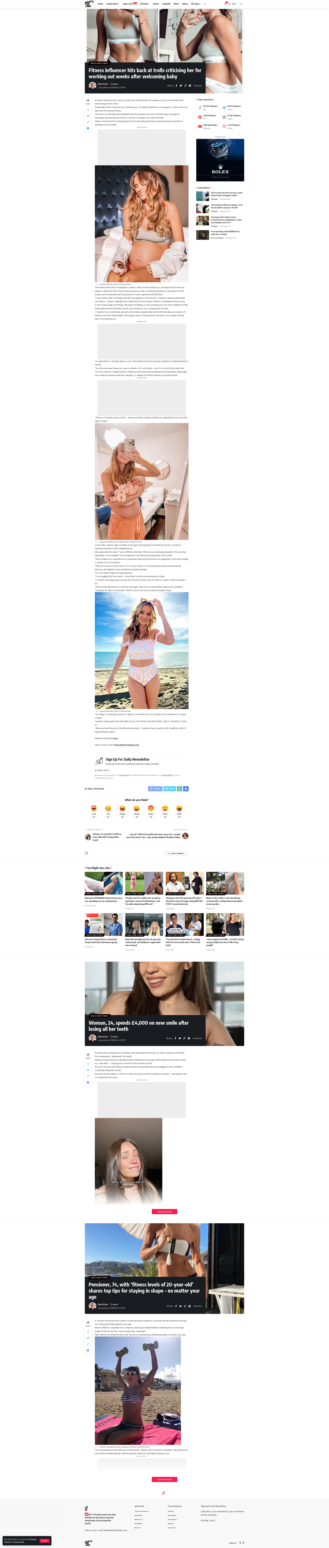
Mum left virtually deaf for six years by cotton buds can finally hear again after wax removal (143, 942)
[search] (229, 4)
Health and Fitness (99, 63)
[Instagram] (232, 117)
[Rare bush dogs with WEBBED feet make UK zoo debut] (202, 235)
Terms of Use (18, 1542)
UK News (214, 199)
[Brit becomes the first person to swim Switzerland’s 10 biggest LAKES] (202, 196)
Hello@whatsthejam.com (126, 745)
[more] (205, 4)
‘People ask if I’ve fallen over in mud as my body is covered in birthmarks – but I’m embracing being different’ (143, 901)
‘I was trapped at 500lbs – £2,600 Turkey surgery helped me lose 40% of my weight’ (225, 942)
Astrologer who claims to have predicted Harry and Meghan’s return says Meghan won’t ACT (226, 220)
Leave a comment (177, 853)
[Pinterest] (208, 117)
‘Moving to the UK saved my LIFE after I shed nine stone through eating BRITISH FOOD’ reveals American (184, 901)
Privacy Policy (167, 775)
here (115, 738)
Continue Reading (164, 1211)
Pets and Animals (217, 238)
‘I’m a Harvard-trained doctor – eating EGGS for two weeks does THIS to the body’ (183, 942)
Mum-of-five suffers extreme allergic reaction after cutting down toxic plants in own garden (224, 901)
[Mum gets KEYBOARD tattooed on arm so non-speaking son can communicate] (104, 883)
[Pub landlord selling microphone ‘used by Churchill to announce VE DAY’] (202, 208)
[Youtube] (208, 126)
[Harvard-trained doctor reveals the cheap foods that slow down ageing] (104, 924)
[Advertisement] (141, 147)
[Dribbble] (232, 126)
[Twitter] (232, 107)
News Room (103, 84)
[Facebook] (208, 107)
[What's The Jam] (89, 4)
